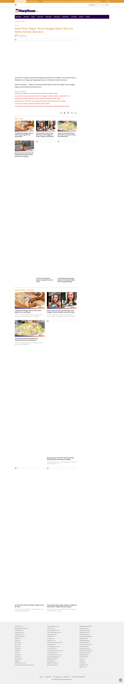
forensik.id (83, 663)
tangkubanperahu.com (21, 628)
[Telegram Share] (71, 113)
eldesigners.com (52, 634)
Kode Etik (48, 677)
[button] (107, 4)
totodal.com (50, 638)
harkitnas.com (19, 626)
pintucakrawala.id (85, 634)
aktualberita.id (84, 638)
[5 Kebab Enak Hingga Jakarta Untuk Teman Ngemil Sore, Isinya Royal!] (24, 126)
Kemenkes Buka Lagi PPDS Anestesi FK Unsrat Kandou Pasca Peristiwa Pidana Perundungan (57, 1)
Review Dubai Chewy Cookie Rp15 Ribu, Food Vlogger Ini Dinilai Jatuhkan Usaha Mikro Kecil (42, 96)
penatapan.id (18, 659)
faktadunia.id (51, 661)
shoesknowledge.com (53, 657)
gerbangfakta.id (84, 655)
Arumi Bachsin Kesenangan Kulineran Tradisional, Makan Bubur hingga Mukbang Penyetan (42, 106)
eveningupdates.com (53, 646)
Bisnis (33, 17)
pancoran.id (18, 642)
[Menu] (16, 4)
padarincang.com (20, 636)
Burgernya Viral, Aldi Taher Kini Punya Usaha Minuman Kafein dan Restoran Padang (40, 101)
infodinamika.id (84, 657)
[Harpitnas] (27, 11)
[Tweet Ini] (64, 113)
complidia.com (51, 644)
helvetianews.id (84, 628)
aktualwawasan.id (85, 653)
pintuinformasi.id (84, 642)
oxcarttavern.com (52, 653)
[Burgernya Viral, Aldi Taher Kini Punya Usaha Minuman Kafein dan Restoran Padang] (24, 146)
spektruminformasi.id (86, 651)
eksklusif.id (18, 649)
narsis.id (82, 659)
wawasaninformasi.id (86, 644)
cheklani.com (51, 636)
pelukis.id (17, 640)
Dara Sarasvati (22, 35)
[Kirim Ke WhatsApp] (75, 113)
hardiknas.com (84, 665)
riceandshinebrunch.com (54, 655)
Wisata (81, 17)
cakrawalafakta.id (85, 640)
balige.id (17, 661)
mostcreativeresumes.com (55, 651)
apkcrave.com (51, 640)
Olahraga (48, 17)
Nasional (26, 17)
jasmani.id (18, 644)
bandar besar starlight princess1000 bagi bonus (93, 26)
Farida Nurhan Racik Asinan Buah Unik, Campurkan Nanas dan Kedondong (37, 98)
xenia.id (17, 653)
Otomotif (40, 17)
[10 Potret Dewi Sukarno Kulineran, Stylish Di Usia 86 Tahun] (45, 209)
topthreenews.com (20, 663)
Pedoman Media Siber (78, 677)
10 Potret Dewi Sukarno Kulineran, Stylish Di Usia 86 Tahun (32, 103)
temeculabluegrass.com (54, 632)
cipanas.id (18, 646)
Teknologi (57, 17)
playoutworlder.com (53, 630)
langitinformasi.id (85, 632)
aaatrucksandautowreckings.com (24, 665)
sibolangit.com (19, 630)
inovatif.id (17, 651)
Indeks (41, 677)
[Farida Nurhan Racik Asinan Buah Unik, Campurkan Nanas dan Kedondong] (67, 126)
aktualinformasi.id (52, 659)
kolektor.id (18, 638)
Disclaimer (66, 677)
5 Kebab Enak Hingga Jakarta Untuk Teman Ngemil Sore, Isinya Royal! (36, 93)
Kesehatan (65, 17)
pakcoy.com (83, 667)
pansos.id (82, 661)
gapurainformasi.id (52, 663)
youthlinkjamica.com (53, 626)
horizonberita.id (84, 646)
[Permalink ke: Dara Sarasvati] (16, 36)
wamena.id (18, 655)
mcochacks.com (52, 649)
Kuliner (88, 17)
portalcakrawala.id (85, 649)
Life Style (74, 17)
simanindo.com (19, 634)
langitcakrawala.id (85, 630)
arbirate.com (51, 628)
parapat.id (18, 657)
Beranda (18, 17)
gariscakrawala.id (52, 665)
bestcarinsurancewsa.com (54, 642)
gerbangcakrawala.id (86, 626)
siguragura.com (19, 632)
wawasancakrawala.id (86, 636)
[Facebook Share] (61, 113)
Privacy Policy (57, 677)
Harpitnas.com (67, 679)
